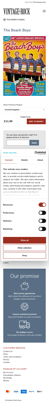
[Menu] (44, 10)
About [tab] (40, 160)
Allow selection (24, 248)
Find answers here (39, 2)
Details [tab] (24, 160)
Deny (24, 255)
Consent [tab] (9, 160)
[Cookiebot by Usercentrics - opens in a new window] (35, 153)
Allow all (24, 240)
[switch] (42, 213)
